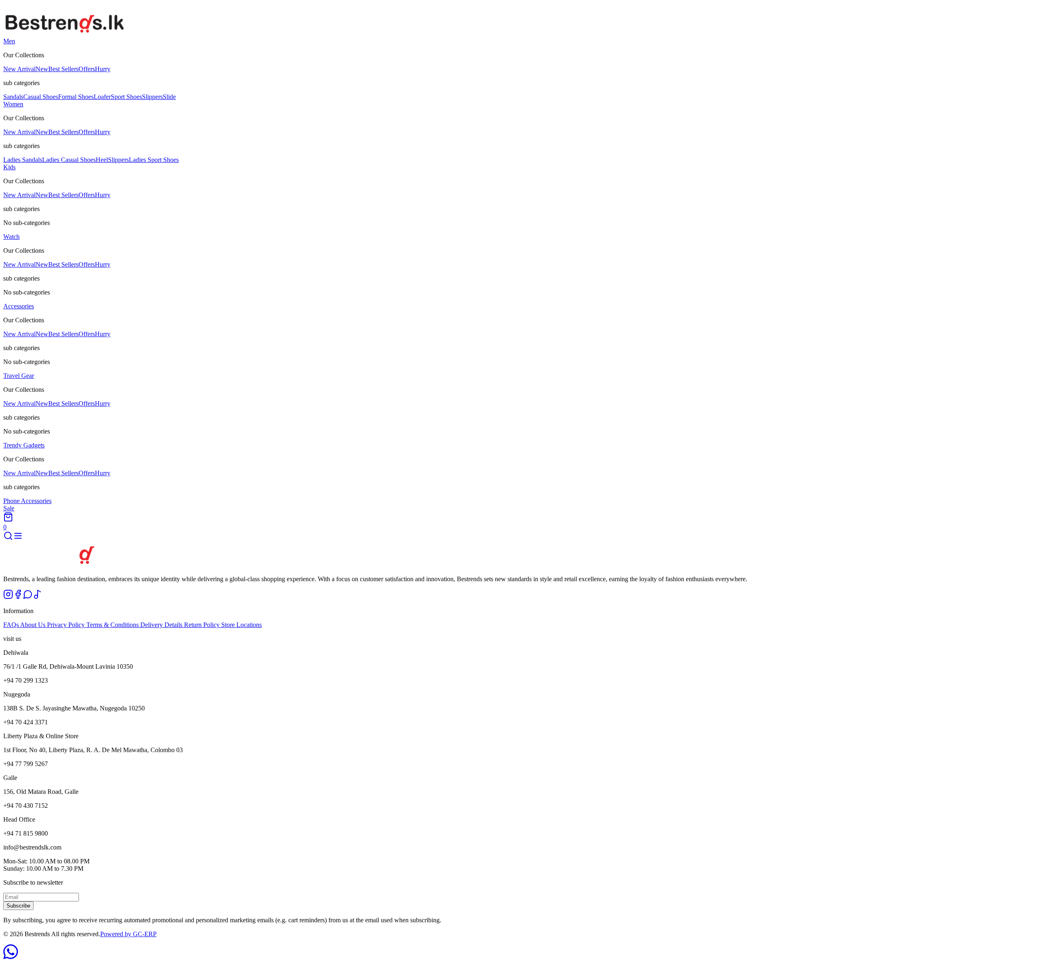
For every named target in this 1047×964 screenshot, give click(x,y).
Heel (102, 159)
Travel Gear (18, 375)
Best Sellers (63, 68)
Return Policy (202, 624)
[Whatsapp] (28, 596)
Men (9, 41)
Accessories (18, 306)
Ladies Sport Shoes (154, 159)
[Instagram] (8, 596)
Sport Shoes (126, 96)
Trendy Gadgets (24, 445)
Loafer (102, 96)
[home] (64, 33)
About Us (33, 624)
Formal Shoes (76, 96)
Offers (94, 68)
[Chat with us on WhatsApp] (10, 956)
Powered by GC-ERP (128, 933)
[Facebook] (18, 596)
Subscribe (18, 906)
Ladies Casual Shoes (69, 159)
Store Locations (241, 624)
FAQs (11, 624)
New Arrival (25, 68)
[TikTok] (38, 596)
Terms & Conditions (113, 624)
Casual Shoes (40, 96)
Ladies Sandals (22, 159)
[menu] (18, 538)
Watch (11, 236)
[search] (8, 538)
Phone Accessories (27, 500)
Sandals (13, 96)
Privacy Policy (66, 624)
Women (13, 104)
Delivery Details (162, 624)
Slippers (152, 96)
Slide (169, 96)
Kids (9, 167)
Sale (8, 508)
